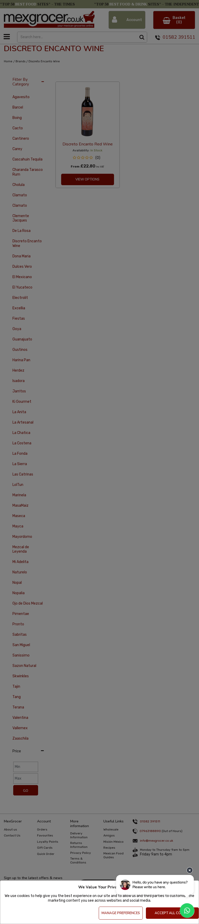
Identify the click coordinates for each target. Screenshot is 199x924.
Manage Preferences (121, 913)
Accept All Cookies (172, 913)
